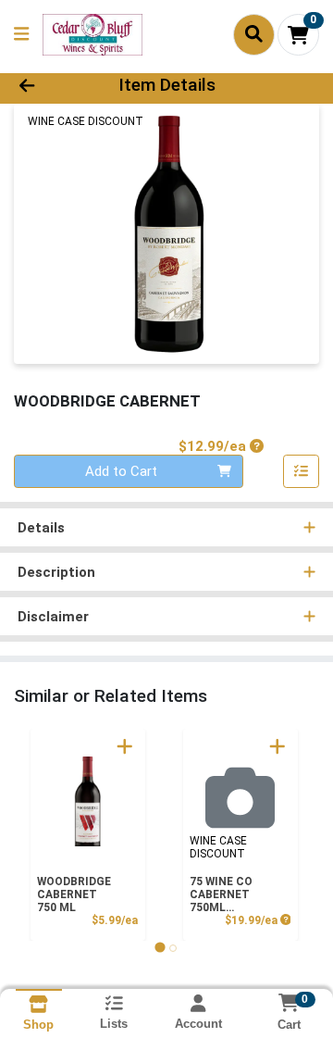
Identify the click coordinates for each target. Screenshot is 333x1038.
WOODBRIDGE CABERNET (74, 894)
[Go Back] (52, 85)
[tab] (159, 948)
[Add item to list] (301, 471)
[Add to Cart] (125, 746)
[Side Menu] (21, 35)
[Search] (254, 34)
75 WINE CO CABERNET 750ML (221, 894)
